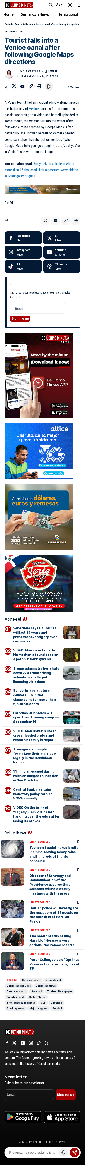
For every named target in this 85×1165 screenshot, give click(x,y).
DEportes (56, 1002)
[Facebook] (23, 237)
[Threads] (61, 266)
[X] (61, 237)
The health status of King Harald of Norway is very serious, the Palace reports (51, 940)
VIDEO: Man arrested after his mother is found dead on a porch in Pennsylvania (35, 654)
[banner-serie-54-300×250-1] (39, 583)
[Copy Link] (31, 86)
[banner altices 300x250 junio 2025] (39, 450)
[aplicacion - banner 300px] (39, 375)
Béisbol (57, 1008)
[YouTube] (22, 1043)
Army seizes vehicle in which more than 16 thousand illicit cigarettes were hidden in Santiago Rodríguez (41, 170)
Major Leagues (38, 1008)
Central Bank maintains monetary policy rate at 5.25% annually (32, 793)
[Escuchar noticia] (49, 86)
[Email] (22, 86)
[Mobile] (42, 189)
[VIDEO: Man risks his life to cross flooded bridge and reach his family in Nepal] (71, 735)
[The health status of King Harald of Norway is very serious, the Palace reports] (12, 937)
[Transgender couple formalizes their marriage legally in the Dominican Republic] (71, 754)
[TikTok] (39, 1043)
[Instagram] (23, 252)
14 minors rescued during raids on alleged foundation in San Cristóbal (35, 775)
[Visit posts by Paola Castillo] (9, 74)
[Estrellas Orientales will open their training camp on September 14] (71, 717)
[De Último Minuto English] (19, 5)
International (53, 980)
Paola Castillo (30, 71)
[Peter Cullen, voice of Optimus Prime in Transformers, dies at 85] (12, 961)
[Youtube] (61, 252)
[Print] (39, 86)
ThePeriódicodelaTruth (21, 1002)
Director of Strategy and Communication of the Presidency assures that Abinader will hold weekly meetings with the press (50, 884)
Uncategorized (14, 31)
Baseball (36, 991)
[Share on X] (14, 86)
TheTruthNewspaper (59, 991)
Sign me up (20, 318)
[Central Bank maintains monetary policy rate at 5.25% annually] (71, 794)
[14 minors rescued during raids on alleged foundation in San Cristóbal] (71, 776)
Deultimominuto (16, 991)
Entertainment (15, 997)
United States (37, 997)
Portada (9, 24)
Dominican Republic (19, 985)
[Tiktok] (23, 266)
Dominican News (46, 985)
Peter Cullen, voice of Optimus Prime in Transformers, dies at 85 (54, 964)
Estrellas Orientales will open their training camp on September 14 (36, 717)
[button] (50, 5)
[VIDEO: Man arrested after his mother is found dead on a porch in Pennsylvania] (71, 655)
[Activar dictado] (63, 1152)
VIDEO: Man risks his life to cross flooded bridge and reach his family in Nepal (34, 735)
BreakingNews (15, 1008)
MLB (43, 1002)
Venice (34, 109)
